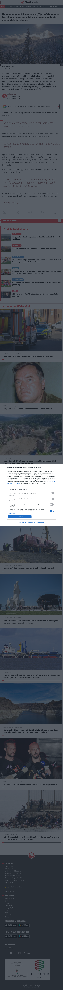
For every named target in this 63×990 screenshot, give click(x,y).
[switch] (52, 493)
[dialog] (31, 495)
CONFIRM (20, 516)
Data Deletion (22, 522)
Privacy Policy (40, 522)
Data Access (31, 522)
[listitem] (31, 490)
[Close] (59, 467)
